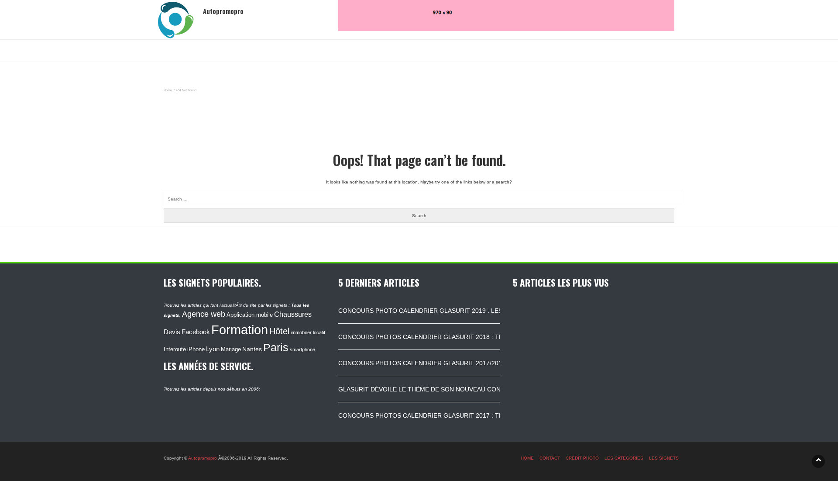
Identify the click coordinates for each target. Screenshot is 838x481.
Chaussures (293, 314)
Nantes (252, 349)
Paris (275, 347)
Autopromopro (202, 458)
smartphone (302, 349)
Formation (239, 329)
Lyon (213, 349)
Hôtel (279, 331)
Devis (172, 332)
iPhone (196, 349)
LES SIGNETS (664, 458)
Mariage (231, 349)
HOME (527, 458)
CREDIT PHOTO (582, 458)
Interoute (175, 349)
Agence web (203, 314)
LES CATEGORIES (623, 458)
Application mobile (250, 314)
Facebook (196, 332)
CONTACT (549, 458)
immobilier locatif (308, 332)
